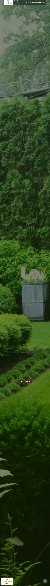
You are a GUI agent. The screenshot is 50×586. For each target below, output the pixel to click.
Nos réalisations (25, 381)
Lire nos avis (7, 583)
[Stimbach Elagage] (8, 2)
